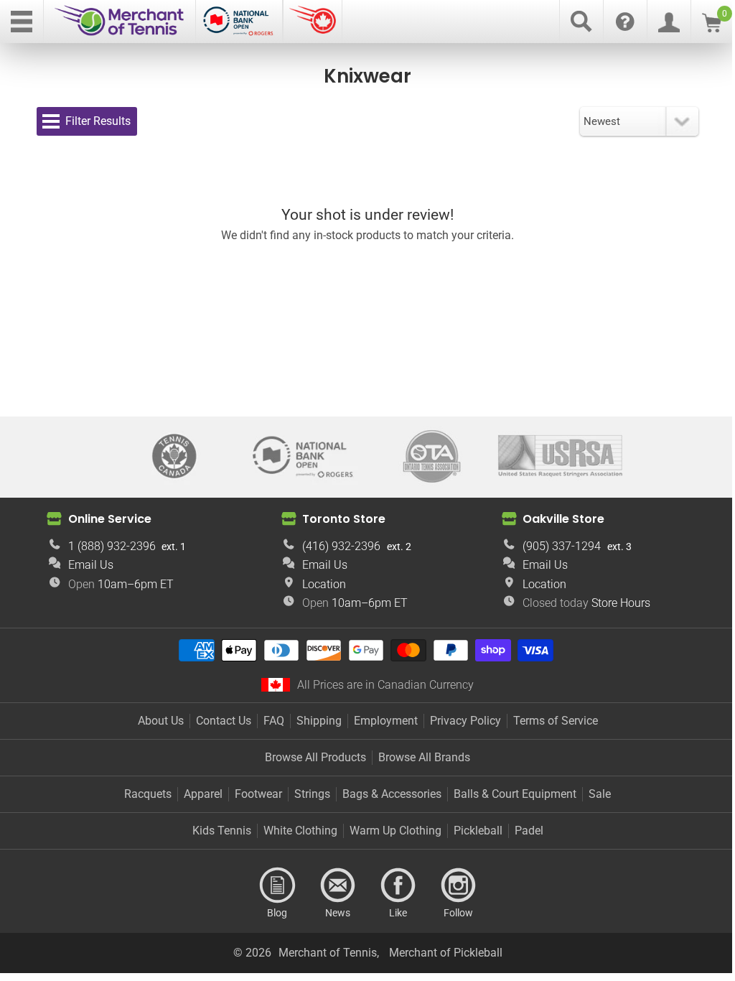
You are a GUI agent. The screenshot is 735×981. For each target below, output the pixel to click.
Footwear (258, 794)
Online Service (109, 519)
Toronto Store (343, 519)
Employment (386, 720)
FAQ (273, 720)
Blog (277, 885)
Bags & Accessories (391, 794)
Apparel (203, 794)
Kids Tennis (221, 830)
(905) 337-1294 (562, 546)
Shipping (319, 720)
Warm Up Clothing (395, 830)
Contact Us (223, 720)
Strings (312, 794)
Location (324, 584)
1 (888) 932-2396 (112, 546)
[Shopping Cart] (711, 28)
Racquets (148, 794)
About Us (161, 720)
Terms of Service (555, 720)
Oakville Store (563, 519)
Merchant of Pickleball (445, 952)
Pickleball (478, 830)
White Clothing (300, 830)
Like (397, 885)
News (337, 885)
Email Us (90, 565)
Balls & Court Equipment (515, 794)
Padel (529, 830)
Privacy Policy (465, 720)
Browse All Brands (424, 757)
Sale (600, 794)
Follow (458, 885)
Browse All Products (315, 757)
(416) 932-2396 (341, 546)
